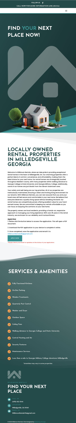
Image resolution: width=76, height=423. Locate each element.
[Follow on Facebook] (43, 3)
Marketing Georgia (40, 422)
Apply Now (15, 238)
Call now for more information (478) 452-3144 (38, 6)
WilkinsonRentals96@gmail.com (20, 234)
